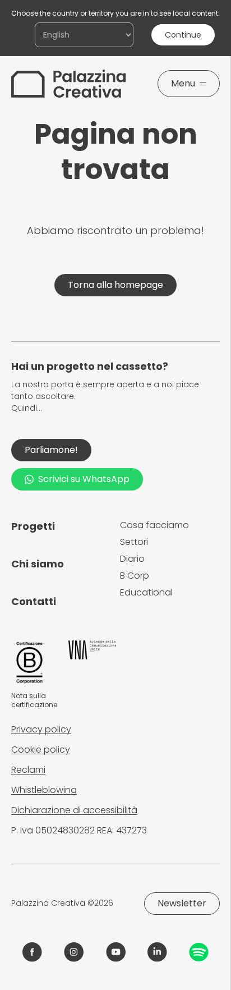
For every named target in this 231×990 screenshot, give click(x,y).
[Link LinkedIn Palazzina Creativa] (157, 952)
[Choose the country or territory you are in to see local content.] (84, 34)
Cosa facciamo (154, 525)
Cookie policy (40, 749)
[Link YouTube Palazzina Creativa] (116, 952)
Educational (146, 592)
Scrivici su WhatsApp (84, 479)
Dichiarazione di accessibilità (74, 810)
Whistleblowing (44, 789)
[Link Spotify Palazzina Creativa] (199, 952)
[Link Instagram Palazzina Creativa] (74, 952)
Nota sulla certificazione (34, 700)
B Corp (134, 575)
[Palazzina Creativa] (68, 84)
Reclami (28, 769)
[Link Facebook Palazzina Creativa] (32, 952)
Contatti (33, 601)
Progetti (33, 526)
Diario (132, 558)
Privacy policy (41, 729)
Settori (134, 541)
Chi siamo (37, 564)
